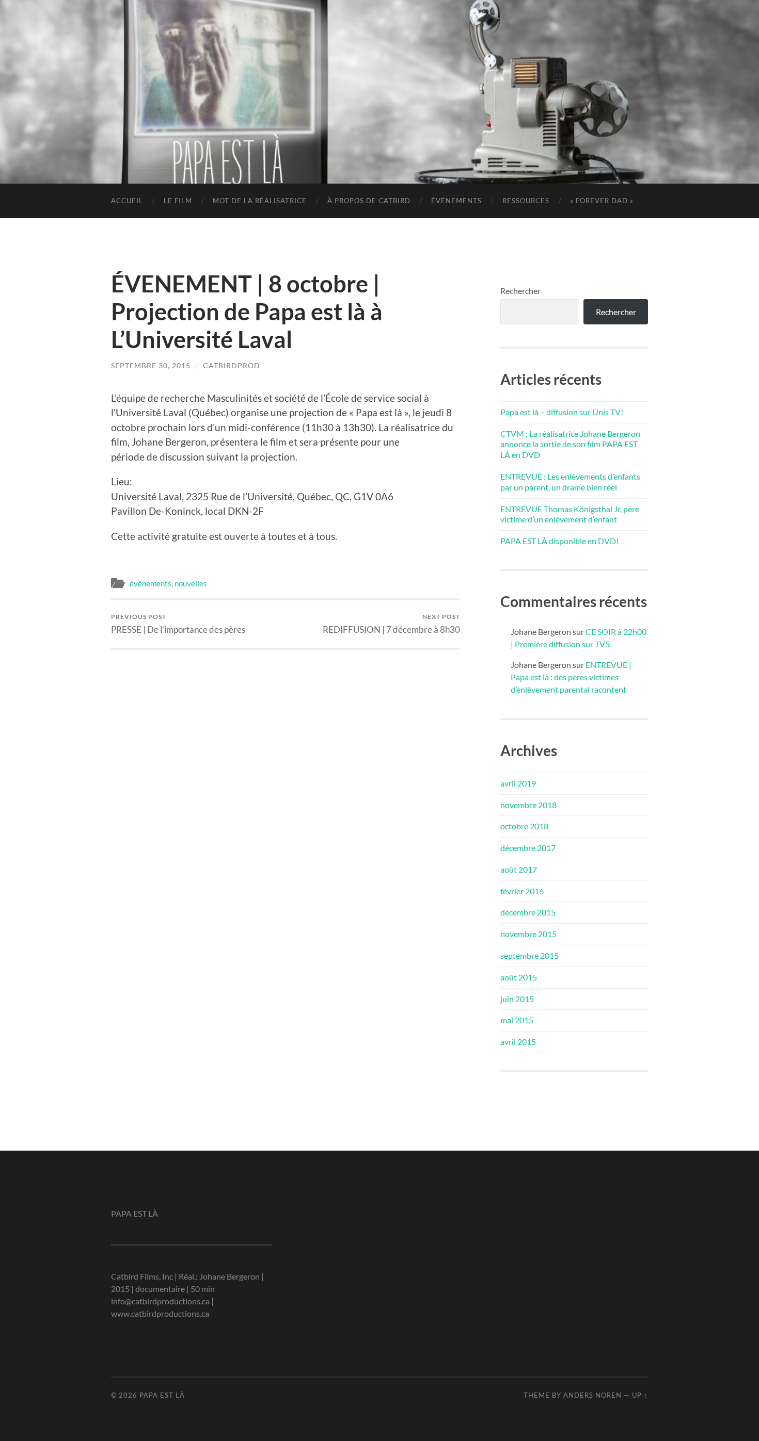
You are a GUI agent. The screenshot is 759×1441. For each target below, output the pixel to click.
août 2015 (518, 977)
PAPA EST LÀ (379, 75)
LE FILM (178, 200)
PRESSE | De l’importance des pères (178, 624)
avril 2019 (518, 783)
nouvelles (191, 583)
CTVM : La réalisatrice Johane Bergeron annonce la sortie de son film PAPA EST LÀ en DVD (570, 444)
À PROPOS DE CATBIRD (368, 200)
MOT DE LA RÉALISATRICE (260, 200)
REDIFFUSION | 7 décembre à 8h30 (391, 624)
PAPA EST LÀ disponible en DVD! (559, 541)
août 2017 (518, 869)
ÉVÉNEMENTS (456, 200)
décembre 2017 (528, 848)
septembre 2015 (529, 955)
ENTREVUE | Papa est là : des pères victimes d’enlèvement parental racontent (571, 677)
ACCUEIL (127, 200)
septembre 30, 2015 (151, 365)
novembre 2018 (528, 805)
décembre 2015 (528, 912)
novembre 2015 (528, 934)
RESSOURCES (525, 200)
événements (150, 583)
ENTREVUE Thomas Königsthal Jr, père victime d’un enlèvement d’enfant (569, 514)
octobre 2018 (524, 826)
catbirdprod (231, 365)
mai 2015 (516, 1020)
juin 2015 (517, 999)
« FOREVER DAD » (602, 200)
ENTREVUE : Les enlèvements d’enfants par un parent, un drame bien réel (570, 481)
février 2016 (522, 891)
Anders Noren (592, 1395)
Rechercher (520, 291)
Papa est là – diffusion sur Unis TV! (561, 412)
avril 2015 (518, 1041)
